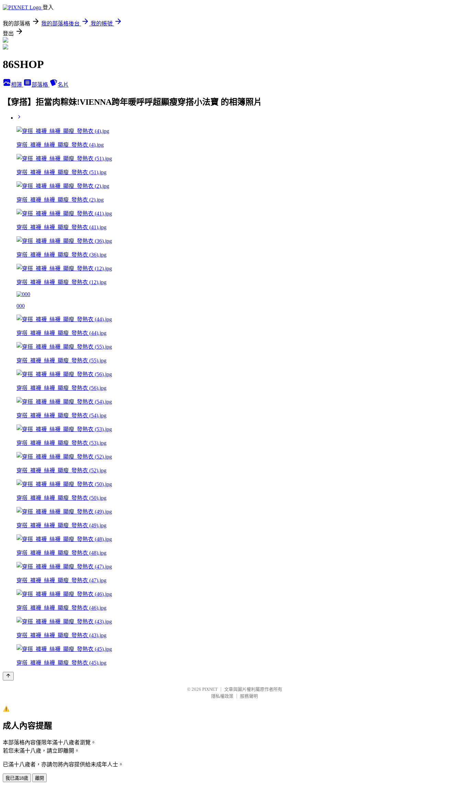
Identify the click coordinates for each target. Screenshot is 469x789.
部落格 (40, 85)
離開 (39, 778)
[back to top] (8, 676)
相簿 (17, 85)
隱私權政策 (222, 696)
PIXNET (210, 689)
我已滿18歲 (16, 778)
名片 (63, 85)
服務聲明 (249, 696)
